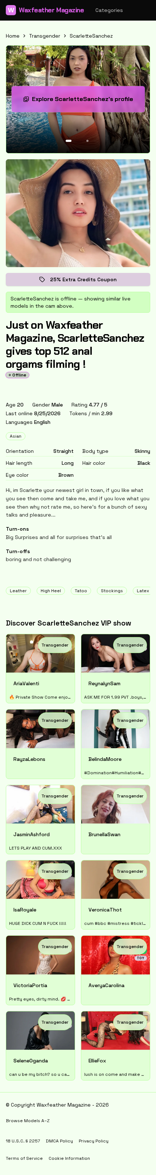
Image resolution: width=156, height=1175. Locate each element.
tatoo (81, 591)
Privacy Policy (93, 1141)
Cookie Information (69, 1158)
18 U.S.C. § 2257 (23, 1141)
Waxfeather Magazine (46, 10)
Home (13, 36)
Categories (109, 10)
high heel (51, 591)
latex (143, 591)
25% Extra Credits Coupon (88, 281)
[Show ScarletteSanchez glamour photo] (87, 141)
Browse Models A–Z (28, 1121)
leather (18, 591)
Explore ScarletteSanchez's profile (82, 101)
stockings (112, 591)
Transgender (44, 36)
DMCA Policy (59, 1141)
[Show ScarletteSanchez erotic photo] (69, 141)
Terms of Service (24, 1158)
